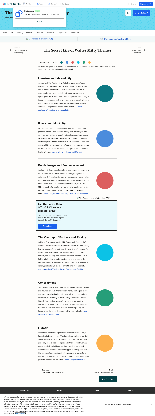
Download (47, 226)
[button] (5, 33)
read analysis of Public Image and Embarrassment (66, 193)
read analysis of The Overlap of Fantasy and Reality (60, 269)
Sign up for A (145, 4)
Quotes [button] (40, 33)
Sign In (133, 4)
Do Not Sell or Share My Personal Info (118, 404)
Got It (39, 22)
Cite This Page (108, 379)
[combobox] (96, 4)
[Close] (151, 404)
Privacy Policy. (20, 413)
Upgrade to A (141, 12)
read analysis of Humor (75, 359)
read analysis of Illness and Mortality (67, 152)
